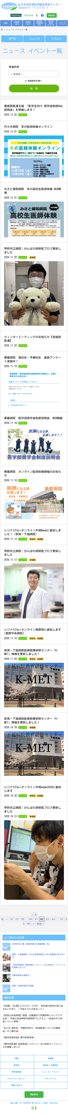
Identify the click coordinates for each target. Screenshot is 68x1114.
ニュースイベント (62, 23)
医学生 (16, 1065)
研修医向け (17, 23)
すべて (12, 38)
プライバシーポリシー (16, 1079)
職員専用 (51, 15)
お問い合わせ (16, 1085)
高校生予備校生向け (39, 23)
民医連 (30, 15)
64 (53, 919)
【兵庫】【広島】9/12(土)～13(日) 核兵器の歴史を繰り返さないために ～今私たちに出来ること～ (33, 1007)
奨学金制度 (16, 1072)
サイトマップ (50, 1079)
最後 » (40, 923)
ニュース (35, 38)
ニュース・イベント (50, 1072)
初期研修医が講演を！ (21, 975)
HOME (5, 23)
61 (36, 919)
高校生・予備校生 (50, 1065)
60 (30, 919)
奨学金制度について (50, 23)
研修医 (50, 1058)
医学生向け (28, 23)
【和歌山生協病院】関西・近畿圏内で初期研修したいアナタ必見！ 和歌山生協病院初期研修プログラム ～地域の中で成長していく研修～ (32, 1018)
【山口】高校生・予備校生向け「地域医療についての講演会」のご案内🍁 (31, 1029)
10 (11, 919)
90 (28, 923)
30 (22, 919)
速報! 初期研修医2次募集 (23, 986)
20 (17, 919)
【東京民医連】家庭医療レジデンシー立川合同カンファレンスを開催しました (32, 1045)
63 (47, 919)
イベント (57, 38)
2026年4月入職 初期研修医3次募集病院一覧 (30, 944)
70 (61, 919)
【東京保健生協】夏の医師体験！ (19, 1037)
